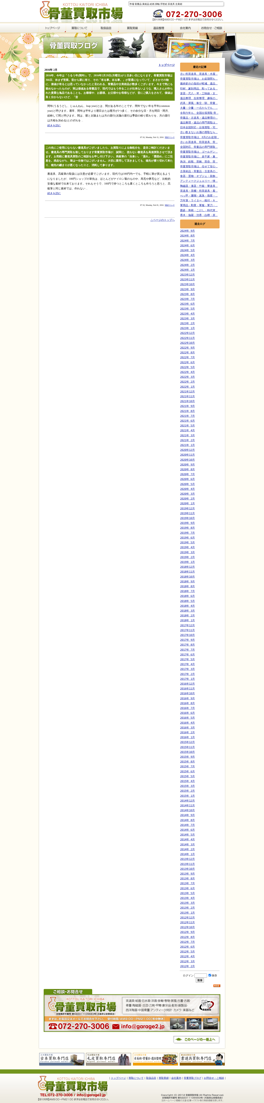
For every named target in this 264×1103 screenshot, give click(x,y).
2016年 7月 (187, 708)
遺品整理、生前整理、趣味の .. (199, 98)
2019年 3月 (187, 552)
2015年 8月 (187, 761)
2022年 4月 (187, 372)
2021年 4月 (187, 430)
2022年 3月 (187, 376)
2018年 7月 (187, 591)
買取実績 (164, 1078)
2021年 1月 (187, 445)
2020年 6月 (187, 479)
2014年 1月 (187, 854)
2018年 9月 (187, 581)
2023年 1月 (187, 328)
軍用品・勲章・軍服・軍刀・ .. (199, 205)
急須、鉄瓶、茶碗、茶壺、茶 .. (199, 161)
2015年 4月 (187, 781)
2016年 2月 (187, 732)
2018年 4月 (187, 605)
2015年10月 (187, 751)
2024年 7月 (187, 240)
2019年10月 (187, 518)
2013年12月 (187, 858)
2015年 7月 (187, 766)
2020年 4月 (187, 488)
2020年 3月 (187, 493)
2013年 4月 (187, 898)
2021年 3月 (187, 435)
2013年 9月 (187, 873)
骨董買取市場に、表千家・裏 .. (199, 156)
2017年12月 (187, 625)
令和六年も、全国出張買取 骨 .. (199, 112)
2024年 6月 (187, 245)
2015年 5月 (187, 776)
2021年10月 (187, 401)
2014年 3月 (187, 844)
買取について (136, 1078)
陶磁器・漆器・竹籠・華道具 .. (199, 186)
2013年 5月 (187, 893)
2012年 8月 (187, 937)
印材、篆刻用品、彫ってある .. (199, 88)
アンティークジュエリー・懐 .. (199, 181)
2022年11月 (187, 338)
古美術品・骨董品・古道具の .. (199, 171)
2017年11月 (187, 630)
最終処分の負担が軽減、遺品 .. (199, 83)
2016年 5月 (187, 717)
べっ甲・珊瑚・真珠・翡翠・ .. (199, 195)
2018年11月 (187, 571)
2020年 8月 (187, 469)
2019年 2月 (187, 557)
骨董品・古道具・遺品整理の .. (199, 117)
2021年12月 (187, 391)
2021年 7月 (187, 415)
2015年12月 (187, 742)
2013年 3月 (187, 902)
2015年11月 (187, 747)
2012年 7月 (187, 941)
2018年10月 (187, 576)
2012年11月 (187, 922)
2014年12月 (187, 800)
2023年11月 (187, 279)
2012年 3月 (187, 961)
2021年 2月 (187, 440)
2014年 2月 (187, 849)
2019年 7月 (187, 532)
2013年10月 (187, 868)
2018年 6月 (187, 595)
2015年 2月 (187, 790)
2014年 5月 (187, 834)
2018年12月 (187, 566)
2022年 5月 (187, 367)
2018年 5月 (187, 601)
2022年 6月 (187, 362)
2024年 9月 (187, 230)
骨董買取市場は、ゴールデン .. (199, 151)
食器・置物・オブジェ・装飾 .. (199, 176)
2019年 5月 (187, 542)
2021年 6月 (187, 420)
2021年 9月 (187, 406)
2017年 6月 (187, 654)
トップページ (118, 1078)
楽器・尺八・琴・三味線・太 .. (199, 93)
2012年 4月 (187, 956)
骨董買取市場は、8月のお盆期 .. (199, 137)
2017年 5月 (187, 659)
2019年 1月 (187, 561)
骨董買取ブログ (192, 1078)
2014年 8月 (187, 820)
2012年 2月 (187, 966)
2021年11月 (187, 396)
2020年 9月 (187, 464)
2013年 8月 (187, 878)
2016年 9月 (187, 698)
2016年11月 (187, 688)
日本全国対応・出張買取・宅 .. (199, 127)
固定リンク (170, 137)
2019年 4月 (187, 547)
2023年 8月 (187, 294)
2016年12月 (187, 683)
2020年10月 (187, 459)
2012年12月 (187, 917)
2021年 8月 (187, 411)
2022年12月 (187, 332)
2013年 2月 (187, 907)
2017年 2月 (187, 674)
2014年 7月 (187, 824)
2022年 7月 (187, 357)
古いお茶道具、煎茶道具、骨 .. (199, 142)
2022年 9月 (187, 347)
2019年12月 (187, 508)
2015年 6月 (187, 771)
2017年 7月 (187, 649)
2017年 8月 (187, 644)
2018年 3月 (187, 610)
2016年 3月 (187, 727)
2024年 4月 (187, 255)
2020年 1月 (187, 503)
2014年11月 (187, 805)
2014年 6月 (187, 829)
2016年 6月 (187, 712)
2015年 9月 (187, 756)
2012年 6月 (187, 946)
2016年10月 (187, 693)
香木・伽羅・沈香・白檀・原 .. (199, 215)
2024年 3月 (187, 259)
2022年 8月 (187, 352)
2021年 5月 (187, 425)
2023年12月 (187, 274)
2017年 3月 (187, 669)
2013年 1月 (187, 912)
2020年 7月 (187, 474)
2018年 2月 (187, 615)
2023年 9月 (187, 289)
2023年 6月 (187, 303)
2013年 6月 (187, 888)
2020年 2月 (187, 498)
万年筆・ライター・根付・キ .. (199, 200)
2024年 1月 (187, 269)
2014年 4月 (187, 839)
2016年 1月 (187, 737)
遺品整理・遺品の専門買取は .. (199, 122)
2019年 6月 (187, 537)
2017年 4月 (187, 664)
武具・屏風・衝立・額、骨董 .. (199, 103)
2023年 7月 (187, 298)
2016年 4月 (187, 722)
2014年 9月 (187, 815)
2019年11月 (187, 513)
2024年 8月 (187, 235)
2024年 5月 (187, 250)
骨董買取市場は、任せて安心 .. (199, 166)
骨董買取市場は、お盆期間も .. (199, 78)
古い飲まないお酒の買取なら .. (199, 132)
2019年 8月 (187, 527)
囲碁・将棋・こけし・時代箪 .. (199, 210)
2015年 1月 (187, 795)
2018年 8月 (187, 586)
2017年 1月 (187, 678)
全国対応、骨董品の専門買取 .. (199, 147)
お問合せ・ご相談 (214, 1078)
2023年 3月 (187, 318)
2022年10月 (187, 342)
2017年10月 (187, 635)
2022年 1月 (187, 386)
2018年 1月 (187, 620)
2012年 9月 (187, 932)
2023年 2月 (187, 323)
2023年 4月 (187, 313)
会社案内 (176, 1078)
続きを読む (54, 125)
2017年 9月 (187, 639)
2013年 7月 (187, 883)
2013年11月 (187, 864)
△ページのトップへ (162, 220)
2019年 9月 (187, 522)
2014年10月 (187, 810)
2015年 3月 (187, 785)
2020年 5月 (187, 484)
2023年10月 (187, 284)
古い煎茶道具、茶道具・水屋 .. (199, 73)
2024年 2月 (187, 264)
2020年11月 (187, 454)
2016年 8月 (187, 703)
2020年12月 (187, 449)
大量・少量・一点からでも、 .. (199, 107)
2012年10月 (187, 927)
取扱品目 (151, 1078)
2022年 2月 (187, 381)
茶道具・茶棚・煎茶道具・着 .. (199, 190)
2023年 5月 (187, 308)
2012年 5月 (187, 951)
